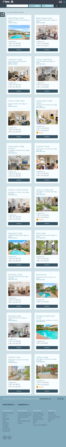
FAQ (19, 419)
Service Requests (38, 413)
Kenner (4, 417)
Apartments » (9, 405)
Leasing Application (23, 417)
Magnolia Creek (15, 233)
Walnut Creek (14, 357)
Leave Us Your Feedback (40, 425)
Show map (2, 14)
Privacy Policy (52, 415)
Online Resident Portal (24, 421)
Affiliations (51, 413)
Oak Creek (41, 233)
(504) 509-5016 (40, 238)
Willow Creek (42, 357)
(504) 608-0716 (40, 321)
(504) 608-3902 (12, 362)
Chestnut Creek (15, 59)
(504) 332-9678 (12, 64)
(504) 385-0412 (12, 195)
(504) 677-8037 (12, 22)
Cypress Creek (42, 146)
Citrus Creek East (44, 59)
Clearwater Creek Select (44, 102)
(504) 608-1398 (12, 279)
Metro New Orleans (8, 413)
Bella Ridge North (16, 18)
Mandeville (6, 423)
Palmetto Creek (15, 274)
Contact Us (51, 419)
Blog (49, 421)
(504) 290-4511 (40, 279)
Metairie (5, 415)
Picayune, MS (6, 431)
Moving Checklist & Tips (24, 413)
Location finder (8, 6)
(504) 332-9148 (40, 194)
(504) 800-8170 (12, 238)
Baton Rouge (6, 429)
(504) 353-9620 (40, 22)
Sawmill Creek (14, 316)
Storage (20, 423)
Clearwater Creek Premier (16, 147)
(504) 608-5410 (12, 320)
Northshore (6, 427)
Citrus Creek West (16, 101)
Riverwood (41, 274)
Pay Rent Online (37, 417)
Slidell (4, 421)
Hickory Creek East (44, 190)
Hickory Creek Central (18, 190)
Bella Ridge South (44, 18)
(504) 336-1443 (12, 106)
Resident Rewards (38, 419)
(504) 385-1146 (40, 64)
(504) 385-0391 (40, 107)
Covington (5, 425)
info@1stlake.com (45, 399)
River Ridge (6, 419)
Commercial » (24, 405)
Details (19, 50)
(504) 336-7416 (40, 151)
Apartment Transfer (38, 415)
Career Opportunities (54, 417)
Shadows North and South (45, 317)
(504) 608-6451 (40, 362)
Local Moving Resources (24, 415)
